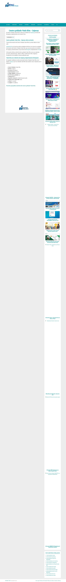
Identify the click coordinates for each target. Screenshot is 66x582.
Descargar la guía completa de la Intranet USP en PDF (52, 44)
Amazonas (14, 24)
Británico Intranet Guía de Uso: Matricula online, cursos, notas (52, 111)
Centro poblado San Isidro (51, 575)
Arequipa (33, 24)
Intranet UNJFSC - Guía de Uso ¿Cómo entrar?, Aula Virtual (53, 198)
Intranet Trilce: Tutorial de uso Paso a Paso (53, 318)
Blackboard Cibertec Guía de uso (52, 394)
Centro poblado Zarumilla (50, 568)
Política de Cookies (50, 580)
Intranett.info (9, 46)
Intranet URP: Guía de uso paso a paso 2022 (53, 470)
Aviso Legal (38, 580)
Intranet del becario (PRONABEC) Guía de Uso (52, 220)
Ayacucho (39, 24)
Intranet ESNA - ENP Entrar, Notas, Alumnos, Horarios (52, 66)
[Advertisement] (33, 16)
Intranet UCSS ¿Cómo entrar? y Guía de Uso (52, 122)
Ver (13, 37)
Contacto (56, 580)
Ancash (20, 24)
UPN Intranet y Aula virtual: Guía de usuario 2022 (52, 231)
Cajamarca (46, 24)
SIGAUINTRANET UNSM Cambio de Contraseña (52, 55)
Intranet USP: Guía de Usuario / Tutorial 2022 (53, 209)
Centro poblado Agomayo (51, 556)
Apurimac (27, 24)
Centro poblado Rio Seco (50, 573)
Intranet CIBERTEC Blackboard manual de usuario (52, 547)
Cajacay (32, 32)
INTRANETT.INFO (8, 580)
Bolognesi (28, 49)
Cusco (52, 24)
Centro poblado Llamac (50, 555)
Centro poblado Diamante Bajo (51, 569)
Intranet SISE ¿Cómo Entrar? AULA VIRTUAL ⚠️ (52, 89)
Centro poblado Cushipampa (51, 562)
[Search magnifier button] (58, 30)
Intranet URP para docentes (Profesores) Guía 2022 (52, 242)
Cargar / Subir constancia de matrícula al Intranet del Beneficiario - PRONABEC (52, 77)
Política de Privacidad (43, 580)
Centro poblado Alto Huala (51, 566)
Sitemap (59, 580)
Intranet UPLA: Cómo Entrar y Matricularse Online (52, 100)
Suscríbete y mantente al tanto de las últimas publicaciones (53, 40)
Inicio (8, 24)
